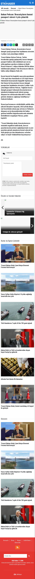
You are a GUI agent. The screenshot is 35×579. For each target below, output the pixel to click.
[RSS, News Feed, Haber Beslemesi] (17, 547)
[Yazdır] (23, 45)
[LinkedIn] (11, 45)
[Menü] (32, 2)
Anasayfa (6, 8)
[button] (26, 45)
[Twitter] (5, 45)
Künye (12, 540)
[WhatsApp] (14, 45)
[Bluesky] (8, 45)
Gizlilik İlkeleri (27, 540)
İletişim (19, 540)
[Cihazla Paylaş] (16, 45)
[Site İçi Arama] (30, 2)
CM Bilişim (19, 574)
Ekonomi (13, 8)
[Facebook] (2, 45)
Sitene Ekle (17, 542)
